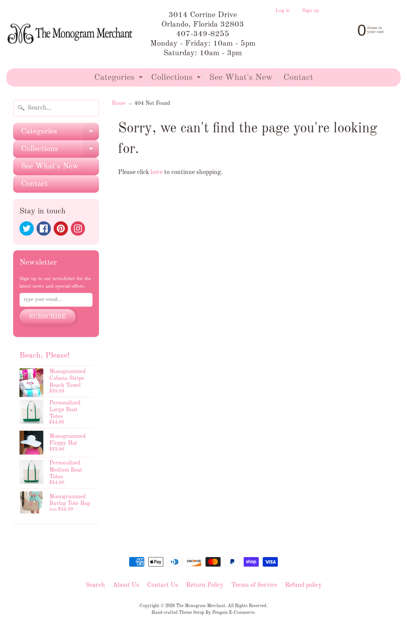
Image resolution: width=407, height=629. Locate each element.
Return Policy (204, 585)
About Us (126, 585)
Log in (282, 10)
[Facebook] (44, 228)
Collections (177, 79)
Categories (119, 79)
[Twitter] (26, 228)
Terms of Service (254, 585)
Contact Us (162, 585)
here (157, 172)
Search (95, 585)
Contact (298, 77)
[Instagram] (78, 228)
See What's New (241, 77)
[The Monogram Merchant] (71, 34)
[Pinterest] (61, 228)
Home (119, 103)
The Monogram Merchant (200, 606)
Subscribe (47, 317)
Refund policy (303, 585)
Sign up (310, 10)
